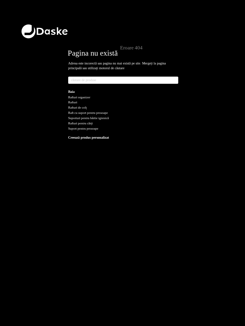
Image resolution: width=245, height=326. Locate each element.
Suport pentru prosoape (83, 128)
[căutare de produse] (174, 80)
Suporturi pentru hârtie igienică (88, 118)
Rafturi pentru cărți (80, 123)
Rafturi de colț (77, 107)
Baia (71, 92)
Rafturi (72, 102)
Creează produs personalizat (88, 137)
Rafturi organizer (79, 97)
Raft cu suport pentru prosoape (88, 113)
